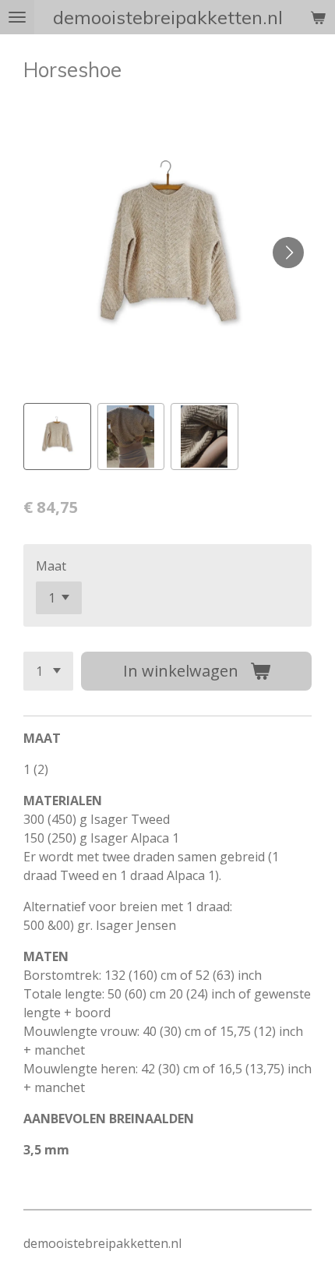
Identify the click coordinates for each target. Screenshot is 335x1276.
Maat (51, 565)
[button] (57, 437)
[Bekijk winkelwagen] (318, 17)
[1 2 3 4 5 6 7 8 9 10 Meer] (48, 671)
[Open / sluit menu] (17, 17)
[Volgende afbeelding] (288, 252)
